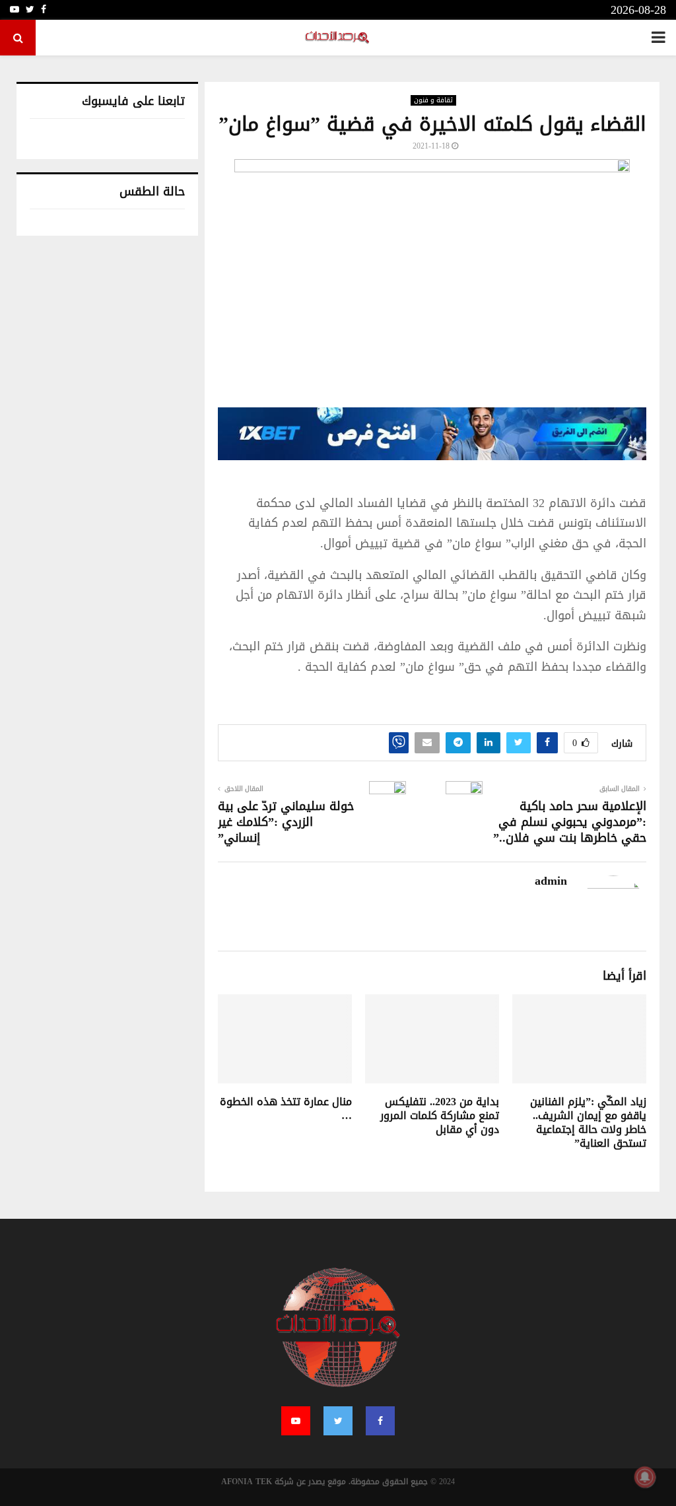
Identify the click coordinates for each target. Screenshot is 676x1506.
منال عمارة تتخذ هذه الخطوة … (286, 1108)
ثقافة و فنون (433, 100)
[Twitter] (338, 1420)
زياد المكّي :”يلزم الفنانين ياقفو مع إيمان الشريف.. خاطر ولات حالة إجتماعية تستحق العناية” (588, 1122)
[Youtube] (295, 1420)
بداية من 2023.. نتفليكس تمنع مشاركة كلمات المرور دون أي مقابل (439, 1115)
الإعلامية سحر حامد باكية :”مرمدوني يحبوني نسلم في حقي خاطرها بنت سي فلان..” (569, 822)
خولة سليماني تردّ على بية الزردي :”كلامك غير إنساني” (286, 822)
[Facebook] (380, 1420)
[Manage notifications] (645, 1477)
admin (551, 881)
